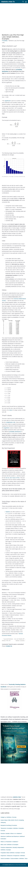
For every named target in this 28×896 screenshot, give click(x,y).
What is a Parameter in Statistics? (9, 841)
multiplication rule (10, 422)
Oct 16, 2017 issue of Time (13, 477)
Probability (4, 40)
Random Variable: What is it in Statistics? (11, 833)
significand (8, 100)
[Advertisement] (14, 18)
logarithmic (7, 428)
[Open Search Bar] (23, 1)
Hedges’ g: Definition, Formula (8, 817)
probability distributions (15, 431)
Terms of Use (23, 864)
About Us (13, 864)
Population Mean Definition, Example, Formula (13, 852)
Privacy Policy (18, 864)
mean (10, 410)
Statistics (7, 511)
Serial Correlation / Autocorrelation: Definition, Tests (14, 858)
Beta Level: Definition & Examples (9, 844)
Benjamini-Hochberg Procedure (9, 825)
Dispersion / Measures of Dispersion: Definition (13, 855)
